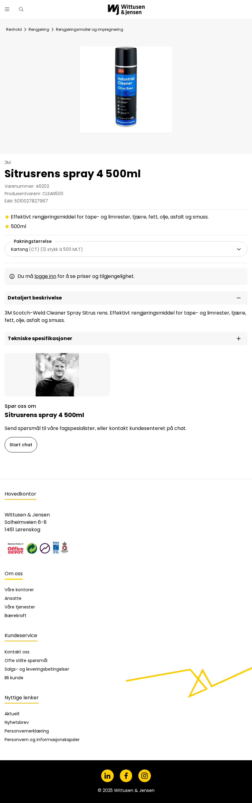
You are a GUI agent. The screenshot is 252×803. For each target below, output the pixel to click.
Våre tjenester (20, 607)
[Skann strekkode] (176, 7)
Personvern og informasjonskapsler (42, 740)
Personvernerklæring (27, 731)
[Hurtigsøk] (21, 9)
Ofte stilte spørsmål (26, 660)
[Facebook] (126, 775)
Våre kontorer (19, 590)
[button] (126, 298)
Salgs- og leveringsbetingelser (37, 669)
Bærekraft (15, 615)
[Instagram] (144, 775)
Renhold (14, 29)
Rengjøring (39, 29)
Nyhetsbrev (17, 722)
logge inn (45, 276)
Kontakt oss (17, 652)
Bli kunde (14, 678)
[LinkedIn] (107, 775)
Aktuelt (12, 714)
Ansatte (13, 598)
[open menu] (7, 9)
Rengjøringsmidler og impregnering (89, 29)
